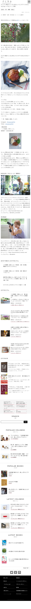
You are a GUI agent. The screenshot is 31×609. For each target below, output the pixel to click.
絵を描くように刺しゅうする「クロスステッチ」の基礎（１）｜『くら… (19, 524)
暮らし (13, 9)
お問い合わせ (6, 590)
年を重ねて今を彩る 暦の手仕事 (16, 551)
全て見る (18, 411)
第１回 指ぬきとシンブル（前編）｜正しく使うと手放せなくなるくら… (19, 446)
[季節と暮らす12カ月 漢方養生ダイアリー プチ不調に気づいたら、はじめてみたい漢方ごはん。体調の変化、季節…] (15, 382)
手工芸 (10, 475)
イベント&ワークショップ (8, 407)
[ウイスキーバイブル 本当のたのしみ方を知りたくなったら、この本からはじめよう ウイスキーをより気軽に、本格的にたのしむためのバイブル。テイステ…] (15, 371)
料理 (9, 9)
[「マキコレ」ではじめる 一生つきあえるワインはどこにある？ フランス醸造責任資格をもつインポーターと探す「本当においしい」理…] (15, 393)
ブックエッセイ (13, 321)
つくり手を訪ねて (20, 406)
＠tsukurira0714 (9, 124)
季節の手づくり (26, 321)
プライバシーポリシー (20, 584)
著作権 (17, 587)
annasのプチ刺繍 (13, 481)
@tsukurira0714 (11, 122)
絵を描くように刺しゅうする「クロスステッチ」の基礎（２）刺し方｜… (19, 515)
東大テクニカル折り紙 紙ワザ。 (16, 542)
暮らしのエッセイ (8, 411)
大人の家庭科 (13, 449)
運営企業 (17, 577)
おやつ (2, 9)
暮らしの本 (6, 577)
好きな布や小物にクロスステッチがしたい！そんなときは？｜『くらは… (19, 506)
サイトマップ (18, 593)
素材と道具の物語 (20, 402)
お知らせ (5, 587)
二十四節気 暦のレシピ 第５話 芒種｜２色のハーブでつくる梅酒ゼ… (20, 296)
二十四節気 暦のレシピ (20, 321)
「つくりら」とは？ (7, 584)
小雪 (17, 20)
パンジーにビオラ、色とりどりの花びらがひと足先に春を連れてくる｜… (20, 312)
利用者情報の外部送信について (21, 590)
